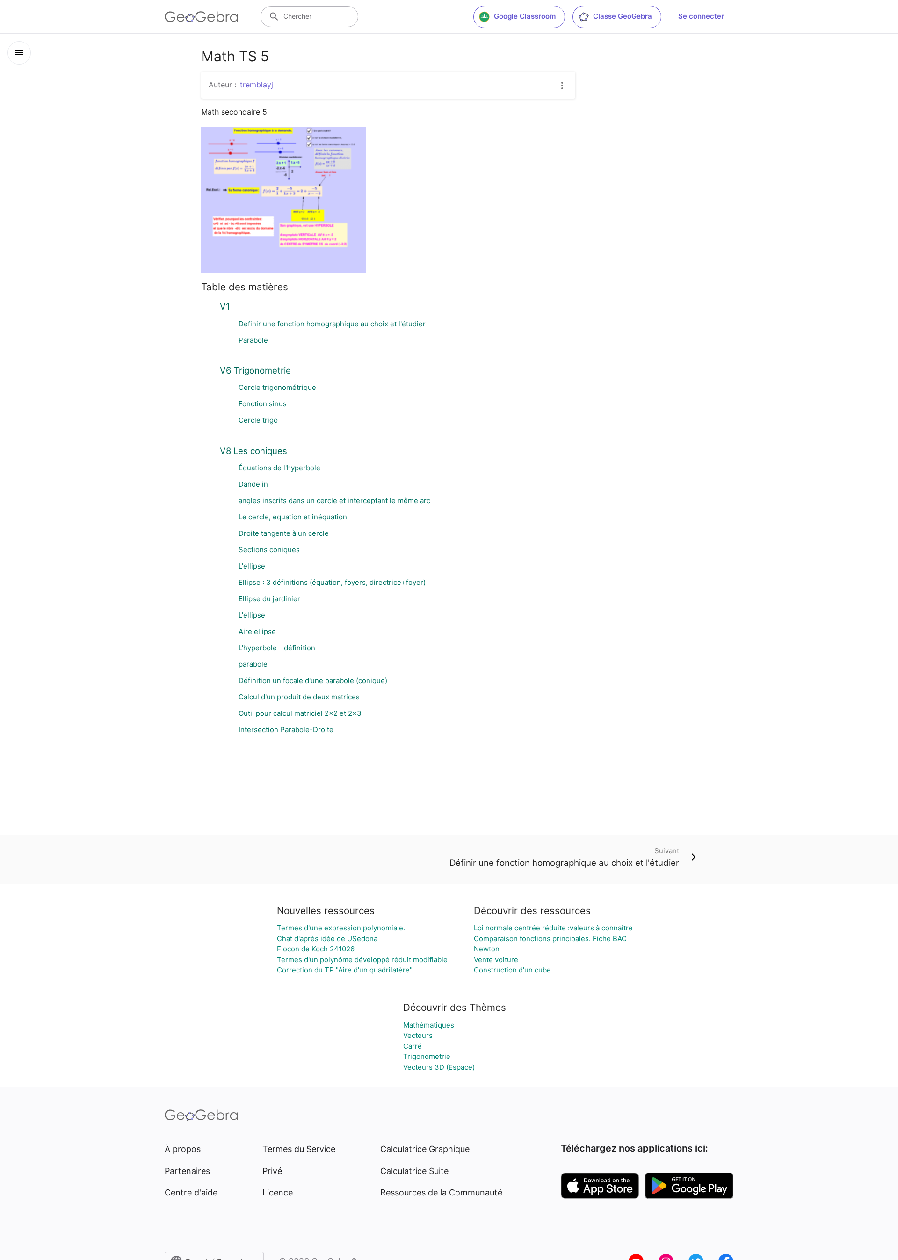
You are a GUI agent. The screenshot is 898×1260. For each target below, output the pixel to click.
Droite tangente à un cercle (284, 533)
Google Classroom (525, 16)
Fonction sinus (263, 403)
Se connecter (701, 16)
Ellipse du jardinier (269, 598)
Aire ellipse (257, 631)
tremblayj (256, 84)
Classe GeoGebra (622, 16)
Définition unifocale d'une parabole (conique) (313, 680)
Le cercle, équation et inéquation (293, 516)
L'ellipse (252, 566)
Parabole (253, 340)
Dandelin (253, 484)
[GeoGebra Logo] (201, 16)
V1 (225, 306)
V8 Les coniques (253, 451)
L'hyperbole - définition (277, 647)
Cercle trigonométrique (277, 387)
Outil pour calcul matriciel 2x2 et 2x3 (300, 713)
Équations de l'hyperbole (279, 467)
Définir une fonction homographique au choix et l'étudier (332, 323)
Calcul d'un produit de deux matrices (299, 696)
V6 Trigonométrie (255, 370)
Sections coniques (269, 549)
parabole (253, 664)
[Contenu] (19, 53)
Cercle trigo (258, 420)
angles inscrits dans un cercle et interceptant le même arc (334, 500)
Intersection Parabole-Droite (286, 729)
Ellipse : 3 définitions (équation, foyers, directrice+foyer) (332, 582)
